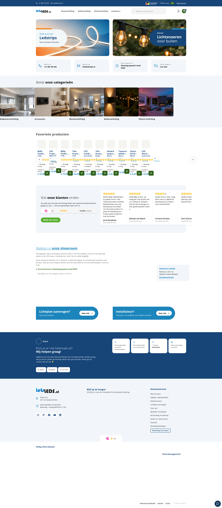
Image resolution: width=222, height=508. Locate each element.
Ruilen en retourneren (159, 419)
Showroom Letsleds (167, 268)
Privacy (168, 503)
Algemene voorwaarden (147, 503)
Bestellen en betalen (158, 412)
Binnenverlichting (67, 11)
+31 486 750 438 (43, 3)
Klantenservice (181, 3)
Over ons (153, 408)
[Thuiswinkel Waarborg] (151, 3)
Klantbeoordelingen (158, 426)
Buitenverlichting (84, 11)
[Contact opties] (218, 504)
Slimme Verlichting (101, 11)
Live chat (163, 67)
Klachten (153, 422)
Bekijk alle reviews (50, 220)
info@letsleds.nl (58, 3)
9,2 (115, 438)
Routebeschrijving (166, 277)
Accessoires (115, 11)
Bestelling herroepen (160, 430)
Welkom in (56, 248)
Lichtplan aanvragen (158, 405)
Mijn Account (155, 394)
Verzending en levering (159, 415)
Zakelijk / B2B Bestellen (159, 397)
